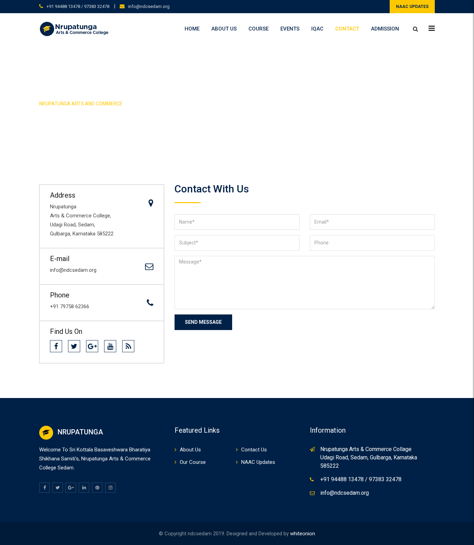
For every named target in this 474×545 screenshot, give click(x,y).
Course (258, 29)
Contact (347, 29)
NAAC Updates (258, 462)
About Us (224, 29)
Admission (385, 29)
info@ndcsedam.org (149, 6)
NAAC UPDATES (412, 6)
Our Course (193, 462)
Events (289, 29)
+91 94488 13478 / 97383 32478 (77, 6)
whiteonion (302, 533)
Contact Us (254, 450)
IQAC (317, 29)
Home (192, 29)
